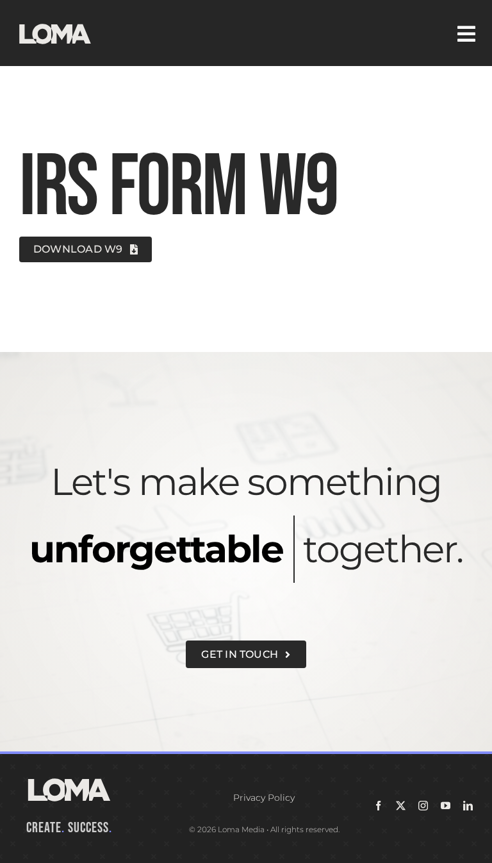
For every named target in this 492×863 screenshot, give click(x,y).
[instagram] (423, 805)
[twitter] (401, 805)
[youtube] (445, 805)
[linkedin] (468, 805)
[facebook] (378, 805)
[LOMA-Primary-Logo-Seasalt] (55, 24)
